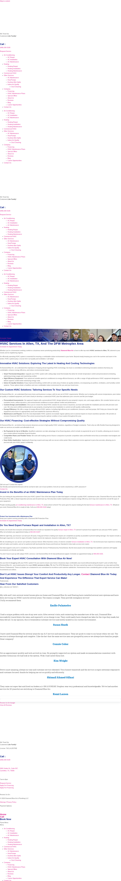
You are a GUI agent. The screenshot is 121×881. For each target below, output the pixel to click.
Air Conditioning (9, 55)
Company (7, 89)
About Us (11, 98)
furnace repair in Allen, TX (67, 530)
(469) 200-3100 (5, 47)
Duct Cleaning (16, 86)
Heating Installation (14, 68)
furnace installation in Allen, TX (82, 542)
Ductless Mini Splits (14, 82)
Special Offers (12, 96)
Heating (6, 64)
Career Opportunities (15, 105)
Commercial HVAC (10, 73)
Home (3, 814)
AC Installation (12, 59)
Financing (11, 91)
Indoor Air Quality (13, 84)
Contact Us (7, 107)
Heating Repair (13, 66)
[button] (60, 697)
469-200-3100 (41, 507)
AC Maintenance (13, 62)
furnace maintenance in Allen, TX (101, 505)
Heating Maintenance (15, 71)
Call (2, 816)
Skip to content (5, 1)
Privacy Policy (11, 802)
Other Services (9, 75)
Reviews (10, 100)
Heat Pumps (12, 80)
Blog (9, 102)
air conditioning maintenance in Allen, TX (29, 505)
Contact (85, 574)
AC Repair (11, 57)
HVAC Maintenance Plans (16, 93)
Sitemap (3, 802)
